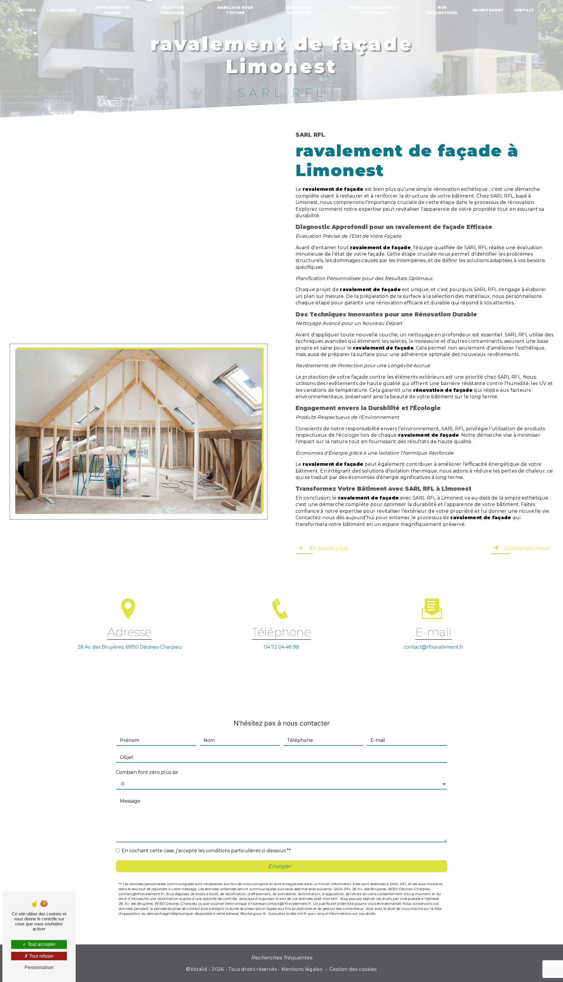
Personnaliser (39, 967)
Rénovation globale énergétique (374, 10)
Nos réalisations (442, 10)
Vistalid (199, 969)
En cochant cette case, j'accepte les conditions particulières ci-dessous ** (206, 850)
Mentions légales (301, 969)
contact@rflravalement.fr (433, 647)
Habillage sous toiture (235, 10)
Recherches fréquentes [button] (281, 957)
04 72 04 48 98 (281, 647)
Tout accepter (40, 944)
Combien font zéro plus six (147, 772)
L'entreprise (61, 10)
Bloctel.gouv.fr (253, 913)
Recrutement (487, 10)
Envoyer (279, 866)
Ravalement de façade (112, 10)
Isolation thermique (172, 10)
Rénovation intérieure (299, 10)
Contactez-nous (526, 547)
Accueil (27, 10)
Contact (524, 10)
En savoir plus (328, 547)
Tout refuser (41, 956)
